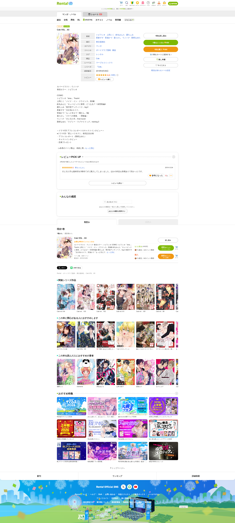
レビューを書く (106, 79)
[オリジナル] (88, 20)
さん (80, 167)
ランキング (117, 476)
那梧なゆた (136, 37)
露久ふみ (130, 34)
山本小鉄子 (120, 386)
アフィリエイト (103, 498)
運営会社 (148, 502)
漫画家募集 (116, 502)
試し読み (168, 240)
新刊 (39, 476)
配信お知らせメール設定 (160, 70)
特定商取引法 (88, 502)
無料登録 (174, 3)
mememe (80, 386)
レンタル (99, 54)
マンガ (99, 46)
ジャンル (128, 20)
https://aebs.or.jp (91, 519)
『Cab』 (99, 66)
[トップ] (62, 3)
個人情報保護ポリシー (129, 498)
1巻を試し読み (160, 35)
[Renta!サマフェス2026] (70, 3)
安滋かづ (108, 37)
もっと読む (89, 148)
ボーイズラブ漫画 (103, 50)
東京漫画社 (100, 41)
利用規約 (115, 498)
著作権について (103, 502)
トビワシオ (100, 34)
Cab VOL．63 (80, 238)
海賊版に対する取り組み (132, 502)
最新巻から (69, 233)
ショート (96, 14)
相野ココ (60, 386)
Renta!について (81, 494)
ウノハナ (126, 37)
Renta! (59, 273)
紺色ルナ (139, 386)
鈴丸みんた (120, 34)
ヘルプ (92, 494)
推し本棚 (162, 59)
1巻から (60, 233)
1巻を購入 (160, 49)
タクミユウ (159, 386)
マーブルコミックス (104, 62)
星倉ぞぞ (99, 37)
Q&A (100, 494)
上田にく (110, 34)
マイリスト (162, 65)
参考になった (157, 175)
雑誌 (114, 50)
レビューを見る (117, 183)
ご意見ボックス (139, 494)
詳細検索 (196, 476)
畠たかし (117, 37)
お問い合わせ (110, 494)
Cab (97, 58)
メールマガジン (154, 494)
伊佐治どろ (100, 386)
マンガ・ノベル (69, 14)
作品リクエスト (124, 494)
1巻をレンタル (161, 42)
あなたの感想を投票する (117, 211)
